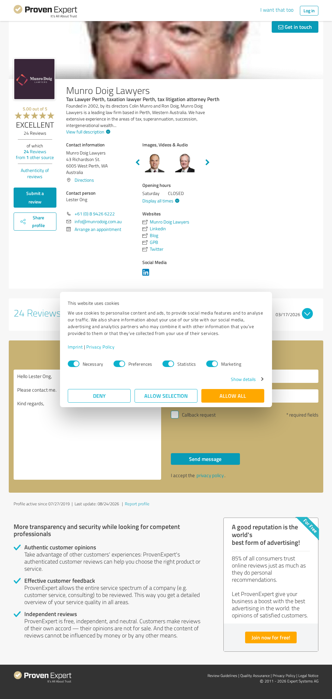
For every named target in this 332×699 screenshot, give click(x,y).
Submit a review (35, 197)
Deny (99, 395)
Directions (84, 180)
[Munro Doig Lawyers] (34, 79)
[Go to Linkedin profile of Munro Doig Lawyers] (147, 275)
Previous (137, 162)
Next (207, 162)
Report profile (137, 504)
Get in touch (297, 26)
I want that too (276, 9)
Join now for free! (271, 637)
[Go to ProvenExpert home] (45, 12)
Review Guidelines (222, 675)
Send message (205, 459)
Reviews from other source (35, 154)
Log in (309, 10)
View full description (85, 132)
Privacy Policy (100, 347)
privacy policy (210, 475)
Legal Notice (308, 675)
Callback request (199, 414)
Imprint (75, 347)
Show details (243, 379)
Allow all (232, 395)
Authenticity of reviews (35, 173)
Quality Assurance (255, 675)
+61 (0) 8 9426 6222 (95, 214)
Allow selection (166, 395)
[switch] (119, 364)
